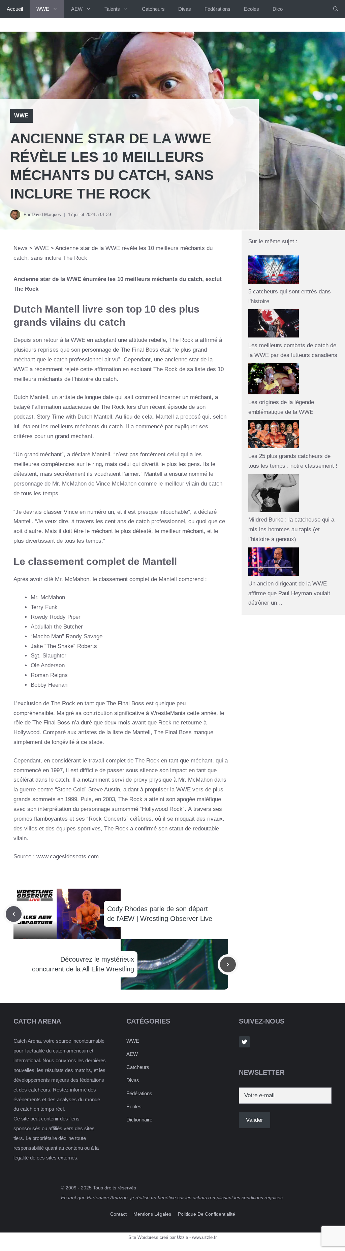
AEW (77, 9)
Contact (118, 1214)
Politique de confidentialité (206, 1214)
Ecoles (251, 9)
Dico (278, 9)
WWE (42, 9)
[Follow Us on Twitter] (244, 1041)
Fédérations (217, 9)
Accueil (15, 9)
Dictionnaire (139, 1119)
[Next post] (228, 964)
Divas (184, 9)
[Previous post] (13, 914)
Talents (112, 9)
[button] (335, 9)
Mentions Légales (152, 1214)
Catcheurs (153, 9)
